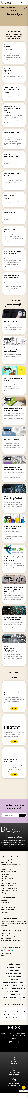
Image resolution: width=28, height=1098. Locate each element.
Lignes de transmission (11, 132)
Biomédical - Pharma (8, 862)
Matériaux (5, 876)
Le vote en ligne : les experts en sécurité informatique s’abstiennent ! (13, 589)
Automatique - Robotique (9, 860)
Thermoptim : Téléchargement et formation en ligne (10, 350)
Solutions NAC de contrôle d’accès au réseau (12, 252)
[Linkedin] (12, 950)
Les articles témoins (7, 938)
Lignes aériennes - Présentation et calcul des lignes (12, 108)
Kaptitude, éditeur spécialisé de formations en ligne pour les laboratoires (13, 558)
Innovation (5, 874)
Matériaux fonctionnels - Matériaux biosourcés (12, 727)
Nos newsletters (6, 953)
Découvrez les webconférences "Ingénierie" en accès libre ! (13, 498)
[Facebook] (2, 950)
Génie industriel (6, 869)
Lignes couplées (9, 195)
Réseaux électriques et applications (11, 760)
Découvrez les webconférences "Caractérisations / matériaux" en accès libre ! (12, 649)
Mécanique (5, 881)
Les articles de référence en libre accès (13, 379)
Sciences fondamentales (9, 886)
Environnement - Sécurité (9, 867)
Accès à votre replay (10, 321)
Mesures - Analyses (7, 878)
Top (4, 1009)
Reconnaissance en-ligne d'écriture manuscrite (12, 276)
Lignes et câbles (9, 229)
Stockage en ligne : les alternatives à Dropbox (11, 440)
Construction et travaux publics (11, 864)
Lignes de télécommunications (11, 155)
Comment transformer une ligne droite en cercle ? (13, 409)
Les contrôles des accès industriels (11, 46)
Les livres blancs (6, 933)
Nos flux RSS (5, 955)
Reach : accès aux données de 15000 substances (13, 527)
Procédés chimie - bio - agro (10, 883)
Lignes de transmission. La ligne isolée (12, 70)
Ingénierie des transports (9, 872)
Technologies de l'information (10, 888)
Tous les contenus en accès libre (11, 940)
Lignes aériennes (9, 212)
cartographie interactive (15, 921)
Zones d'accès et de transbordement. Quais (11, 88)
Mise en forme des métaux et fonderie (13, 694)
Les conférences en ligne (9, 936)
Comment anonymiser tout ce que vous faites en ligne (13, 468)
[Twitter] (5, 950)
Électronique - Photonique (9, 890)
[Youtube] (9, 950)
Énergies (4, 893)
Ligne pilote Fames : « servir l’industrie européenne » (13, 618)
